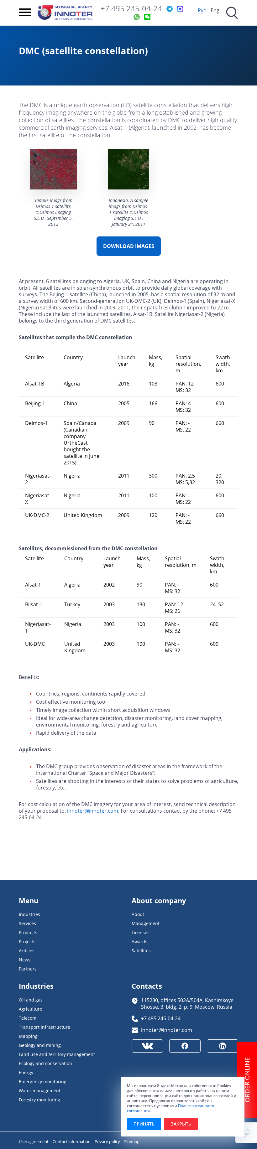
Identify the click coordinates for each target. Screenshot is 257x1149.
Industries (29, 914)
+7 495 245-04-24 (131, 8)
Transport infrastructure (44, 1027)
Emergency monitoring (42, 1081)
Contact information (72, 1141)
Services (27, 923)
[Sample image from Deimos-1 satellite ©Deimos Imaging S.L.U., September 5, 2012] (53, 170)
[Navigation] (25, 12)
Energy (26, 1072)
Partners (28, 969)
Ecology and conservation (45, 1063)
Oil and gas (31, 1000)
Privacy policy (108, 1141)
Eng (215, 10)
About (138, 914)
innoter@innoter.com (92, 810)
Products (28, 932)
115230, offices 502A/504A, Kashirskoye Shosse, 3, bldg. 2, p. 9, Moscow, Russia (187, 1003)
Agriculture (30, 1009)
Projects (27, 942)
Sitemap (131, 1141)
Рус (202, 10)
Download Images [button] (128, 246)
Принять (144, 1124)
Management (146, 923)
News (24, 960)
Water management (39, 1091)
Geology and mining (40, 1045)
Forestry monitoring (39, 1100)
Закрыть (181, 1124)
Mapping (28, 1036)
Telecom (27, 1018)
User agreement (34, 1141)
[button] (246, 1132)
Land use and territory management (57, 1054)
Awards (139, 942)
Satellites (141, 951)
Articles (26, 951)
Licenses (140, 932)
